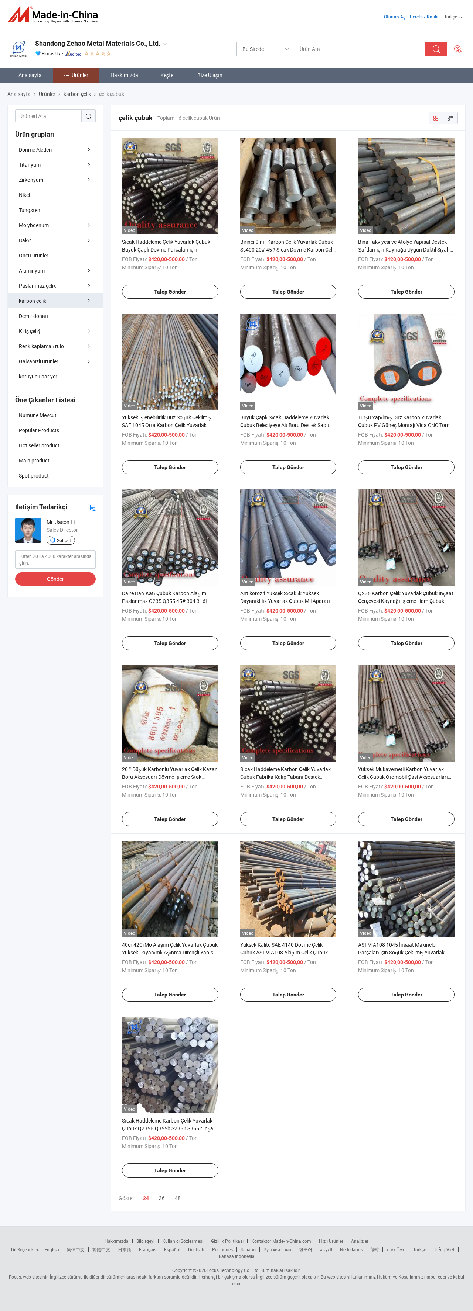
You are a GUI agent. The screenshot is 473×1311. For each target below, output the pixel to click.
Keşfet (167, 75)
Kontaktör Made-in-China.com (281, 1241)
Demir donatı (33, 315)
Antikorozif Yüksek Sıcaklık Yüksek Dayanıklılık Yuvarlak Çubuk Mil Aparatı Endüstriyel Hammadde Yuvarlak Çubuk (285, 601)
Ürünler (80, 75)
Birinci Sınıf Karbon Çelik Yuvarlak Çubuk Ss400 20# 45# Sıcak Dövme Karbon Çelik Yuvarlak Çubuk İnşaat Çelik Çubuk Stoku (288, 249)
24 (146, 1198)
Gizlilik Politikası (227, 1241)
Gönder (55, 578)
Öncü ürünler (33, 255)
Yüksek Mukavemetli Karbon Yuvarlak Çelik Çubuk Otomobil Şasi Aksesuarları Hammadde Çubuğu (403, 777)
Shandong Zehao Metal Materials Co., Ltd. (97, 43)
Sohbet (64, 540)
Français (147, 1249)
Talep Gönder (170, 292)
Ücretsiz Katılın (425, 17)
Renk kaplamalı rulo (41, 346)
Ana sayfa (30, 75)
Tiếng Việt (444, 1249)
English (51, 1249)
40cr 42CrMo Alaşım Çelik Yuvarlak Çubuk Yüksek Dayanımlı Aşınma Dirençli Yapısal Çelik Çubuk (170, 952)
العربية (326, 1249)
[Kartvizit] (93, 507)
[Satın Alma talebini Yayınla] (458, 49)
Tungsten (29, 210)
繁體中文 (101, 1249)
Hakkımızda (124, 75)
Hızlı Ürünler (331, 1241)
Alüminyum (32, 270)
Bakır (25, 240)
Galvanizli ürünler (38, 361)
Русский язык (277, 1249)
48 (178, 1197)
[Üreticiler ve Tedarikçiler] (54, 14)
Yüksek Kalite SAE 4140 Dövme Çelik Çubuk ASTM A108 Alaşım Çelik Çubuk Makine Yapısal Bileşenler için (284, 952)
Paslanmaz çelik (37, 285)
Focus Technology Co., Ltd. (233, 1270)
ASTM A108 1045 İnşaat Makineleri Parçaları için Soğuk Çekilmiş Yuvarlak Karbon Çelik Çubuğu (401, 952)
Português (222, 1249)
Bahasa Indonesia (237, 1256)
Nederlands (351, 1249)
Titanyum (30, 164)
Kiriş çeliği (30, 330)
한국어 (305, 1249)
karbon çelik (32, 300)
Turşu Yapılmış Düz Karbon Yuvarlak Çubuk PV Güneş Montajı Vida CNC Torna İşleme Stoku (405, 425)
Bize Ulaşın (209, 75)
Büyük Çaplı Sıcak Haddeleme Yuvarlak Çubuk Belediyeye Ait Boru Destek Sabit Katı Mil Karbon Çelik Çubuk (284, 425)
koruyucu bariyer (38, 376)
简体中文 (76, 1249)
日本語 (124, 1249)
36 (162, 1197)
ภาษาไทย (396, 1249)
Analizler (359, 1241)
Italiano (248, 1249)
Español (172, 1249)
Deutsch (196, 1249)
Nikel (24, 194)
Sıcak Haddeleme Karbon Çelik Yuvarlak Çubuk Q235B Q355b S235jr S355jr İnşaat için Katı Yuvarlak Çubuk (170, 1128)
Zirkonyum (31, 179)
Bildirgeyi (145, 1241)
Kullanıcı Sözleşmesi (182, 1241)
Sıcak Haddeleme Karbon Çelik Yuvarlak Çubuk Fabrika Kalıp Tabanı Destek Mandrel (285, 777)
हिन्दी (375, 1249)
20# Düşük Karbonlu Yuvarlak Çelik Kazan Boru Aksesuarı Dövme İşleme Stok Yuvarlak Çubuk (170, 777)
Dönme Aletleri (35, 149)
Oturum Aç (394, 17)
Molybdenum (34, 225)
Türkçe (419, 1249)
